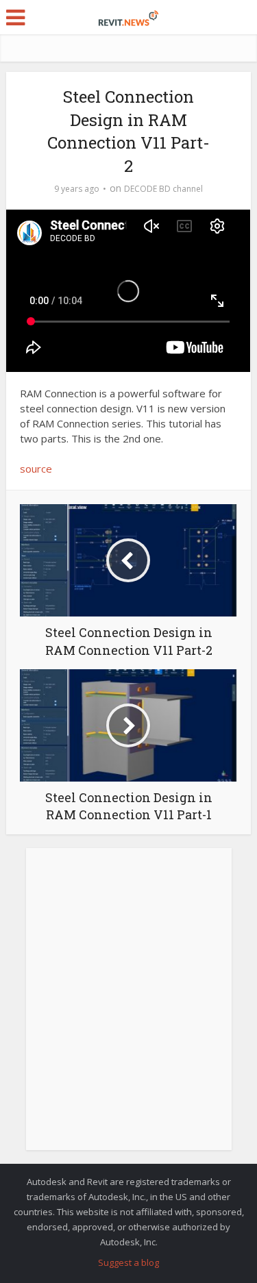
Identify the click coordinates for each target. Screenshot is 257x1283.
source (36, 468)
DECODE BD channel (163, 189)
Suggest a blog (128, 1262)
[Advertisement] (128, 1006)
